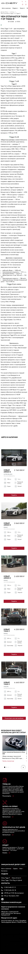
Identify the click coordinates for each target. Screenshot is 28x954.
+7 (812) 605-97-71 (10, 887)
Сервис (15, 868)
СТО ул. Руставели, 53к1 (11, 896)
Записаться (6, 817)
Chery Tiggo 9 (5, 878)
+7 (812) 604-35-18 (10, 890)
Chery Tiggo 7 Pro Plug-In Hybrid (11, 880)
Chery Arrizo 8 (16, 878)
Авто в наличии (6, 868)
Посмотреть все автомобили (14, 718)
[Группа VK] (2, 899)
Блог (21, 868)
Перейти (14, 495)
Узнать (4, 853)
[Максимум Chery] (9, 3)
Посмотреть (6, 796)
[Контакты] (22, 1)
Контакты (4, 871)
